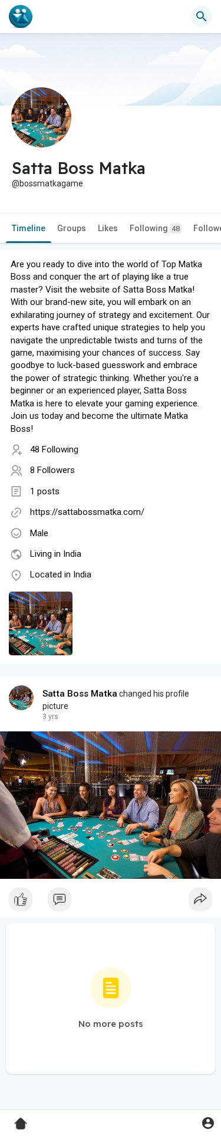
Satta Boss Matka (79, 693)
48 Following (54, 449)
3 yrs (50, 717)
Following (155, 228)
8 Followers (52, 470)
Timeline (28, 228)
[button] (207, 1122)
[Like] (110, 902)
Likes (108, 228)
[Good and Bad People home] (20, 16)
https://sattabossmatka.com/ (87, 512)
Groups (71, 228)
